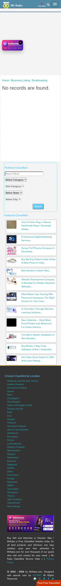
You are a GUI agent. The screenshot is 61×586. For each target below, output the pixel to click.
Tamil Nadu (13, 489)
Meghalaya (13, 457)
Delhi (9, 412)
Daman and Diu (15, 408)
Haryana (11, 422)
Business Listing (20, 80)
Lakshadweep (14, 443)
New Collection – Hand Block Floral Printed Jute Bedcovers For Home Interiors (36, 323)
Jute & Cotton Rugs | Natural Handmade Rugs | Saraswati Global (36, 225)
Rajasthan (12, 482)
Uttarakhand (13, 502)
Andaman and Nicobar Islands (22, 381)
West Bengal (13, 506)
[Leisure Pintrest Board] (44, 579)
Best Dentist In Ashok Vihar (35, 270)
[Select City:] (13, 199)
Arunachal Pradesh (17, 387)
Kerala (10, 440)
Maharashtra (13, 450)
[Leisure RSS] (40, 579)
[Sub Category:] (15, 186)
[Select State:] (14, 193)
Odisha (10, 468)
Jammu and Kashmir (17, 429)
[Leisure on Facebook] (48, 579)
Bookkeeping (39, 80)
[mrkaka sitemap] (35, 578)
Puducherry (13, 475)
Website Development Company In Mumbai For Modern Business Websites (38, 283)
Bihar (10, 394)
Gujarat (11, 419)
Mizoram (11, 461)
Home (5, 80)
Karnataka (12, 436)
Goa (9, 415)
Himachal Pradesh (16, 426)
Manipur (11, 454)
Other (10, 471)
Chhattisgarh (13, 401)
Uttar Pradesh (14, 499)
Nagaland (12, 464)
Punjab (10, 478)
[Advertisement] (30, 44)
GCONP (37, 575)
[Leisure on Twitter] (53, 579)
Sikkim (10, 485)
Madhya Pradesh (16, 447)
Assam (10, 391)
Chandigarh (13, 398)
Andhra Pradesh (15, 384)
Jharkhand (12, 433)
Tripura (10, 495)
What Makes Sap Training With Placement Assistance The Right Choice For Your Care (37, 297)
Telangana (12, 492)
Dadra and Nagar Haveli (19, 405)
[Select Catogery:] (16, 180)
